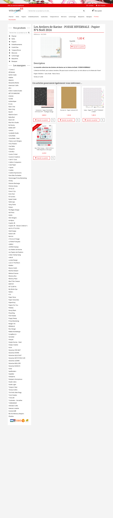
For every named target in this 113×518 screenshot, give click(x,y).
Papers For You (13, 305)
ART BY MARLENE (14, 93)
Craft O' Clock (13, 159)
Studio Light (12, 384)
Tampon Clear (13, 387)
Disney (11, 181)
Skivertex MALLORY (15, 363)
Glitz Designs (13, 218)
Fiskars (11, 207)
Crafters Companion (15, 162)
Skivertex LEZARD (14, 361)
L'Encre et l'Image (14, 239)
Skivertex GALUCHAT (15, 355)
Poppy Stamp (13, 318)
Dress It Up (12, 191)
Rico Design (12, 329)
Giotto (10, 215)
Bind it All (11, 120)
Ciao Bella (12, 146)
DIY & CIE (11, 189)
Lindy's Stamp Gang (15, 255)
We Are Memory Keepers (16, 414)
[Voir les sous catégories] (10, 36)
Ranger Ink (12, 324)
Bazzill (10, 112)
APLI (10, 88)
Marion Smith (13, 268)
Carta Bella (12, 136)
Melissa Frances (13, 273)
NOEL (13, 39)
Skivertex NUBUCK (14, 366)
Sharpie (11, 339)
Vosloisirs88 (12, 411)
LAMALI (11, 244)
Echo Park (12, 194)
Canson (11, 130)
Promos (96, 16)
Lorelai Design (13, 260)
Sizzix (10, 347)
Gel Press (11, 212)
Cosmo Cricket (13, 154)
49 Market (12, 72)
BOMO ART (12, 128)
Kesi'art (11, 236)
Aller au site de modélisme (16, 5)
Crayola (11, 167)
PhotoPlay (12, 313)
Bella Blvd (12, 117)
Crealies (11, 170)
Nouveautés (12, 19)
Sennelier (11, 337)
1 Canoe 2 (12, 69)
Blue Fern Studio (14, 122)
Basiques (14, 61)
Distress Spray (13, 186)
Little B (11, 257)
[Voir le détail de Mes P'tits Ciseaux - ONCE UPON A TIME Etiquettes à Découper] (53, 158)
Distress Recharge (14, 183)
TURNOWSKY (13, 403)
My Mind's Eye (13, 289)
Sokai (10, 369)
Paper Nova (12, 297)
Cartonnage (15, 56)
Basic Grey (12, 109)
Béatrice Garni (13, 114)
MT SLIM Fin (12, 286)
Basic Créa (12, 107)
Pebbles (11, 308)
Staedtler (11, 374)
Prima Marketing (14, 321)
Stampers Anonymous (15, 379)
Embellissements (17, 44)
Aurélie (11, 99)
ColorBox (11, 152)
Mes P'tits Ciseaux (14, 281)
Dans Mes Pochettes (15, 175)
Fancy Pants (12, 204)
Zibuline (11, 416)
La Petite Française (14, 241)
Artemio (11, 96)
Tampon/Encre (16, 50)
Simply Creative (13, 345)
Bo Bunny (12, 125)
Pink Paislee (12, 316)
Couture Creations (14, 157)
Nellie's (11, 292)
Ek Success (12, 197)
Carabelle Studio (14, 133)
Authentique (12, 101)
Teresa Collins (13, 390)
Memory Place (13, 279)
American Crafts (13, 85)
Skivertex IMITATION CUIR (17, 358)
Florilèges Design (14, 210)
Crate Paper (12, 165)
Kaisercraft (12, 234)
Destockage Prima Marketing (18, 178)
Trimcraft (11, 398)
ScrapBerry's (12, 334)
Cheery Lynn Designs (15, 141)
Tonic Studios (13, 395)
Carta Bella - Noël (14, 138)
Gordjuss (11, 220)
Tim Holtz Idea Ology (15, 392)
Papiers (14, 42)
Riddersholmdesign (14, 331)
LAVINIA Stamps (14, 247)
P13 (10, 294)
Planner (14, 36)
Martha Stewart (13, 271)
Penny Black (12, 310)
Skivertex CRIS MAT (15, 350)
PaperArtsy (12, 302)
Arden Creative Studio (15, 91)
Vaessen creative (14, 408)
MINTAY (11, 284)
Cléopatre (12, 149)
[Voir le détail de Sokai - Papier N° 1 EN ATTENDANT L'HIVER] (102, 120)
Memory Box (12, 276)
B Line (10, 104)
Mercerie (14, 53)
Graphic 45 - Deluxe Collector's (18, 226)
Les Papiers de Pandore (16, 252)
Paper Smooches (14, 300)
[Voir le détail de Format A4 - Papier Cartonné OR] (78, 120)
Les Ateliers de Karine (15, 249)
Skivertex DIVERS (14, 353)
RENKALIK (12, 326)
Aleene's (11, 80)
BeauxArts (15, 58)
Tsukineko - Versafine (15, 400)
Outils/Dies (15, 47)
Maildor (11, 265)
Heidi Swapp (12, 231)
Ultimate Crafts (13, 406)
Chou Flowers (13, 144)
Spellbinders (12, 371)
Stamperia (12, 376)
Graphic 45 (12, 223)
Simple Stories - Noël (15, 342)
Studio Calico (12, 382)
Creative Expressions (15, 173)
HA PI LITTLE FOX (14, 228)
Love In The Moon (14, 263)
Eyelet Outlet (12, 199)
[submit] (84, 11)
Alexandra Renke (14, 83)
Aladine (11, 77)
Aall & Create (12, 75)
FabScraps (12, 202)
